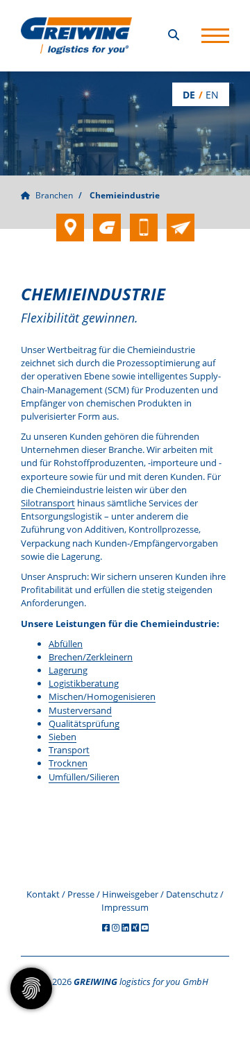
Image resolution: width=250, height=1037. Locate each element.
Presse (80, 894)
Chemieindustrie (125, 195)
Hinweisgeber (130, 894)
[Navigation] (215, 35)
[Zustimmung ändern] (31, 988)
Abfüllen (66, 643)
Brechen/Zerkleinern (91, 657)
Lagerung (68, 670)
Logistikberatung (84, 683)
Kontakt (43, 894)
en (212, 94)
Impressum (125, 907)
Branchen (54, 195)
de (189, 94)
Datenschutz (192, 894)
